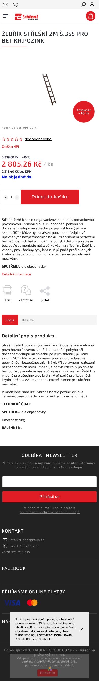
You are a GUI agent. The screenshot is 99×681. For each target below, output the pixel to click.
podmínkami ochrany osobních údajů (49, 512)
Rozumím (47, 673)
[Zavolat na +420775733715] (16, 4)
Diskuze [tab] (28, 320)
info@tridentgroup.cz (26, 540)
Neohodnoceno (38, 139)
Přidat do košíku (50, 197)
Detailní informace (16, 274)
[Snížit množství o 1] (5, 197)
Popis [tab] (10, 320)
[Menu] (6, 15)
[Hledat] (83, 5)
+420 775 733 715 (23, 546)
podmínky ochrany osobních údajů (49, 665)
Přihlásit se (49, 496)
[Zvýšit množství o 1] (17, 197)
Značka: (10, 146)
